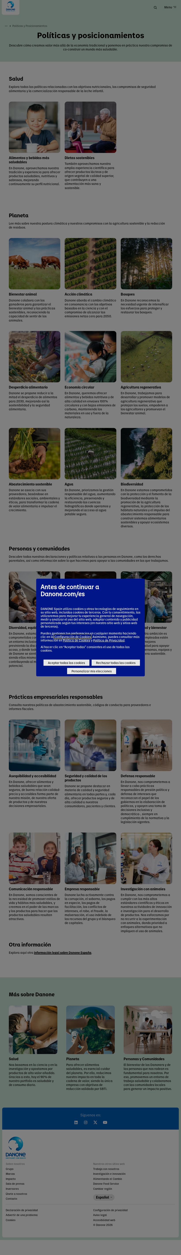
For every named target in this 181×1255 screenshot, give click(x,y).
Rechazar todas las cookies (116, 663)
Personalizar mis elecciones (92, 671)
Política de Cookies (76, 640)
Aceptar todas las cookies (66, 663)
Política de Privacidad (108, 640)
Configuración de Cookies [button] (72, 636)
